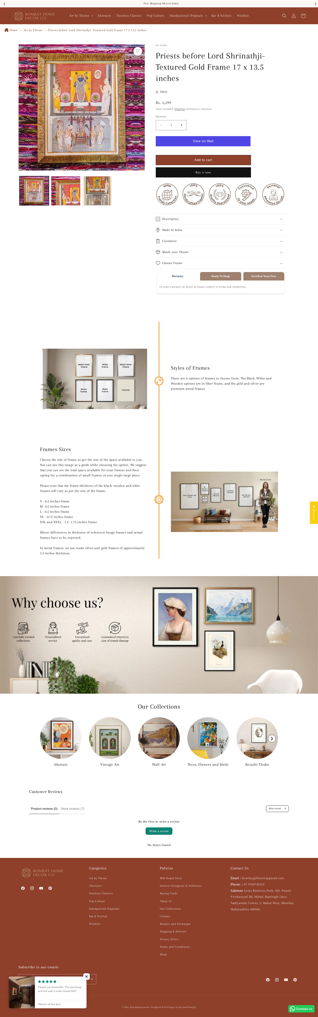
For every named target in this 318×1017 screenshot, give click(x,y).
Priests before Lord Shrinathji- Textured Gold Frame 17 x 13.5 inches (97, 30)
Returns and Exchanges (175, 923)
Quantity (161, 116)
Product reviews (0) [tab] (44, 808)
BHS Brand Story (171, 878)
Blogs (163, 954)
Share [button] (163, 91)
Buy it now (203, 172)
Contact (165, 916)
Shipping (179, 109)
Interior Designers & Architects (181, 885)
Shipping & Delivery (173, 931)
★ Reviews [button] (314, 512)
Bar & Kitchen (98, 916)
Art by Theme (33, 30)
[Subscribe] (91, 979)
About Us (166, 901)
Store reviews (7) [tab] (72, 808)
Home (14, 30)
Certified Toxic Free (263, 276)
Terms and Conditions (175, 946)
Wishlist (94, 923)
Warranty (177, 276)
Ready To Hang (221, 276)
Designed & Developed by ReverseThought (173, 1007)
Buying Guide (168, 893)
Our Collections (170, 908)
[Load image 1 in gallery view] (34, 191)
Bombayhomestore (140, 1007)
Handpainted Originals (104, 908)
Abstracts (95, 885)
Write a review (159, 831)
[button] (81, 16)
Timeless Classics (101, 893)
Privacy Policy (169, 939)
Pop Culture (97, 901)
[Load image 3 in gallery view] (97, 191)
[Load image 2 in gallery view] (65, 191)
